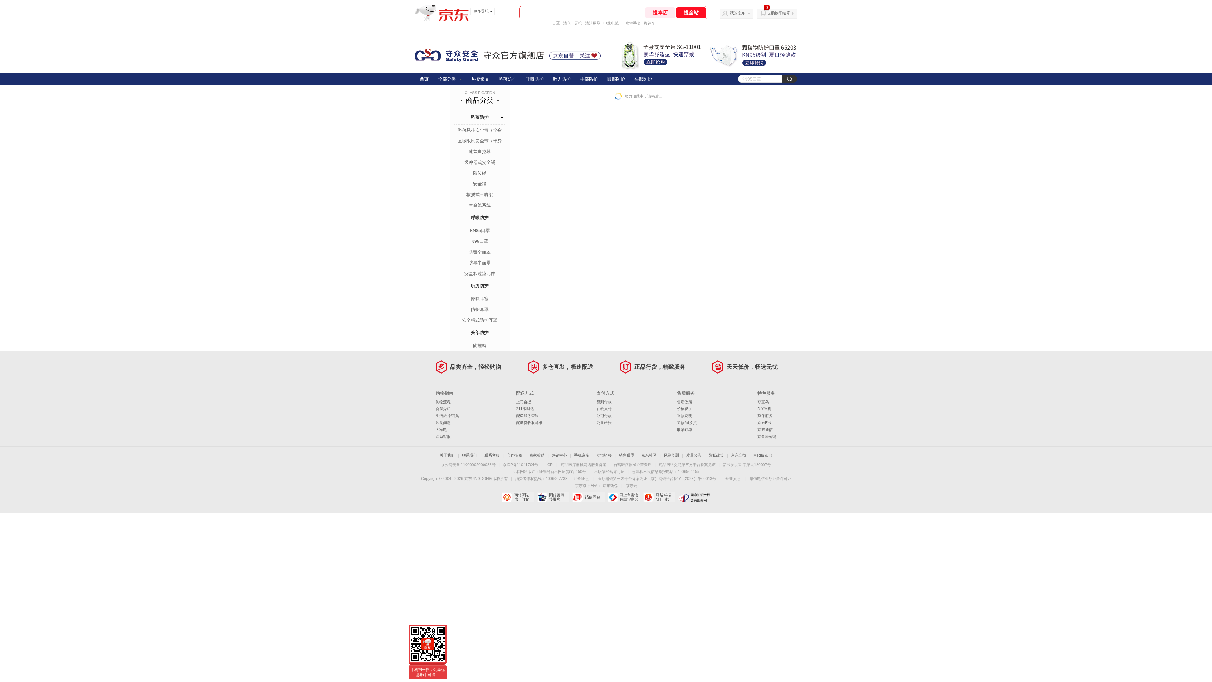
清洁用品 (592, 23)
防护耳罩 (480, 309)
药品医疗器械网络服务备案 (583, 465)
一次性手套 (631, 23)
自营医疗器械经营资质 (632, 465)
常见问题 (443, 423)
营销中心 (559, 455)
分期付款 (604, 416)
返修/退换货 (687, 423)
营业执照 (732, 478)
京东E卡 (764, 423)
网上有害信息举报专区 (624, 497)
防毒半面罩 (480, 262)
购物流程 (443, 402)
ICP (549, 465)
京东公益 (738, 455)
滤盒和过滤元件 (479, 273)
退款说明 (684, 416)
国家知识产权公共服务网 (694, 497)
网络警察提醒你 (553, 497)
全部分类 (447, 78)
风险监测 (671, 455)
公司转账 (604, 423)
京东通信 (765, 430)
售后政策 (684, 402)
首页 (424, 78)
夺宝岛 (763, 402)
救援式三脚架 (479, 194)
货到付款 (604, 402)
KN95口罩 (480, 230)
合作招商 (514, 455)
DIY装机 (764, 409)
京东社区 (648, 455)
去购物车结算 (778, 13)
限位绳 (479, 173)
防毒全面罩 (480, 251)
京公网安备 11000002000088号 (468, 465)
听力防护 (562, 78)
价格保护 (684, 409)
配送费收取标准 (529, 423)
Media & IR (762, 455)
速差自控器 (480, 151)
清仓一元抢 (572, 23)
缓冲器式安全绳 (479, 162)
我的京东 (737, 13)
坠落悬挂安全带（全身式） (480, 131)
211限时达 (525, 409)
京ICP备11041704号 (520, 465)
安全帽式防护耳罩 (479, 320)
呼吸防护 (535, 78)
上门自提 (523, 402)
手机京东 (581, 455)
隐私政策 (716, 455)
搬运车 (649, 23)
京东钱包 (610, 485)
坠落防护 (507, 78)
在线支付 (604, 409)
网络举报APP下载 (659, 497)
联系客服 (443, 436)
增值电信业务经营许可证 (770, 478)
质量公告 (693, 455)
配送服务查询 (527, 416)
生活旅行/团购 (447, 416)
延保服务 (765, 416)
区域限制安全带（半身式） (480, 141)
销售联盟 (626, 455)
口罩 (556, 23)
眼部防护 (616, 78)
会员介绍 (443, 409)
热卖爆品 (480, 78)
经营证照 (581, 478)
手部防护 (589, 78)
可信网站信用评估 (518, 497)
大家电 (441, 430)
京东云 (631, 485)
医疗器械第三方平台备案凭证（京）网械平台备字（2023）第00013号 (657, 478)
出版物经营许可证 (609, 472)
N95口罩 (479, 241)
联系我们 (469, 455)
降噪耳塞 (480, 298)
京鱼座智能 (767, 436)
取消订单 (684, 430)
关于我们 (447, 455)
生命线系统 (480, 205)
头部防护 (643, 78)
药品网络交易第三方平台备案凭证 (687, 465)
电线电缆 (611, 23)
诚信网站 (588, 497)
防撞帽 (479, 345)
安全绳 (479, 183)
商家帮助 (536, 455)
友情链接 (604, 455)
